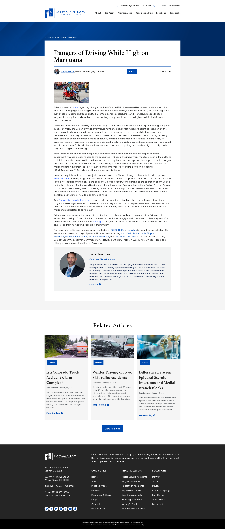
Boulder (156, 485)
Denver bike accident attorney (75, 200)
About (98, 13)
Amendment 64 (62, 178)
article (75, 107)
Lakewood (157, 504)
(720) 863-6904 (173, 5)
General (132, 71)
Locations (161, 13)
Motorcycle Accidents (133, 508)
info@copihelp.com (61, 495)
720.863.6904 (117, 230)
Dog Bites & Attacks (125, 236)
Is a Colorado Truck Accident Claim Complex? (62, 378)
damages (98, 221)
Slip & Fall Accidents (99, 236)
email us (132, 230)
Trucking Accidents (132, 499)
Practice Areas (125, 13)
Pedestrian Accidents (76, 236)
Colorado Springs (161, 490)
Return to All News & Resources (62, 37)
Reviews (95, 490)
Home (94, 476)
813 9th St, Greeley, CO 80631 (59, 486)
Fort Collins (158, 495)
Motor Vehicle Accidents (133, 233)
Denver (156, 476)
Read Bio (93, 284)
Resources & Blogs (101, 495)
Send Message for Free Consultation (135, 5)
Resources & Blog (144, 13)
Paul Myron (97, 382)
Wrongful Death (130, 504)
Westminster (159, 499)
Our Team (109, 13)
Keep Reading (53, 413)
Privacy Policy (98, 508)
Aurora (155, 481)
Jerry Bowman (67, 71)
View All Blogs (112, 428)
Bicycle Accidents (131, 481)
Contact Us (175, 13)
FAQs (94, 499)
